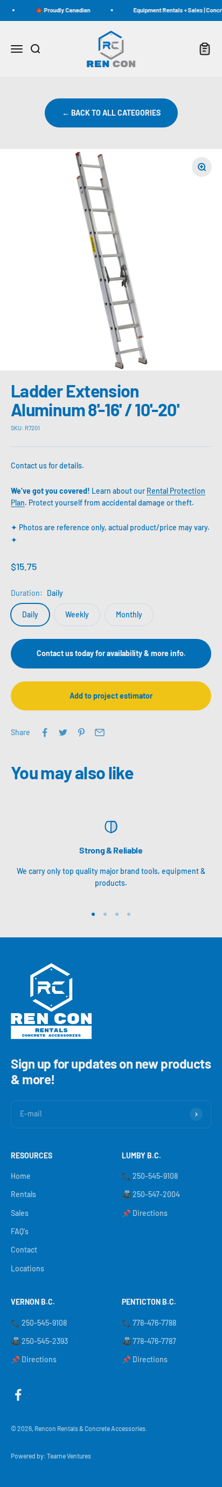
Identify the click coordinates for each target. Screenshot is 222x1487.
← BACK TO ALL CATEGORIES (111, 112)
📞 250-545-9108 (150, 1175)
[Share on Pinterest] (81, 732)
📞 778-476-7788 (149, 1322)
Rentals (23, 1194)
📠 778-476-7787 (149, 1341)
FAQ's (20, 1231)
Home (21, 1175)
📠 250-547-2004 (151, 1194)
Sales (20, 1213)
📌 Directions (145, 1213)
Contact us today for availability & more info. (111, 653)
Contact (24, 1249)
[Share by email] (100, 732)
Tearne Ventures (69, 1456)
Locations (27, 1268)
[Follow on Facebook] (18, 1395)
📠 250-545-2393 (39, 1341)
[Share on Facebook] (45, 732)
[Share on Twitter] (63, 732)
